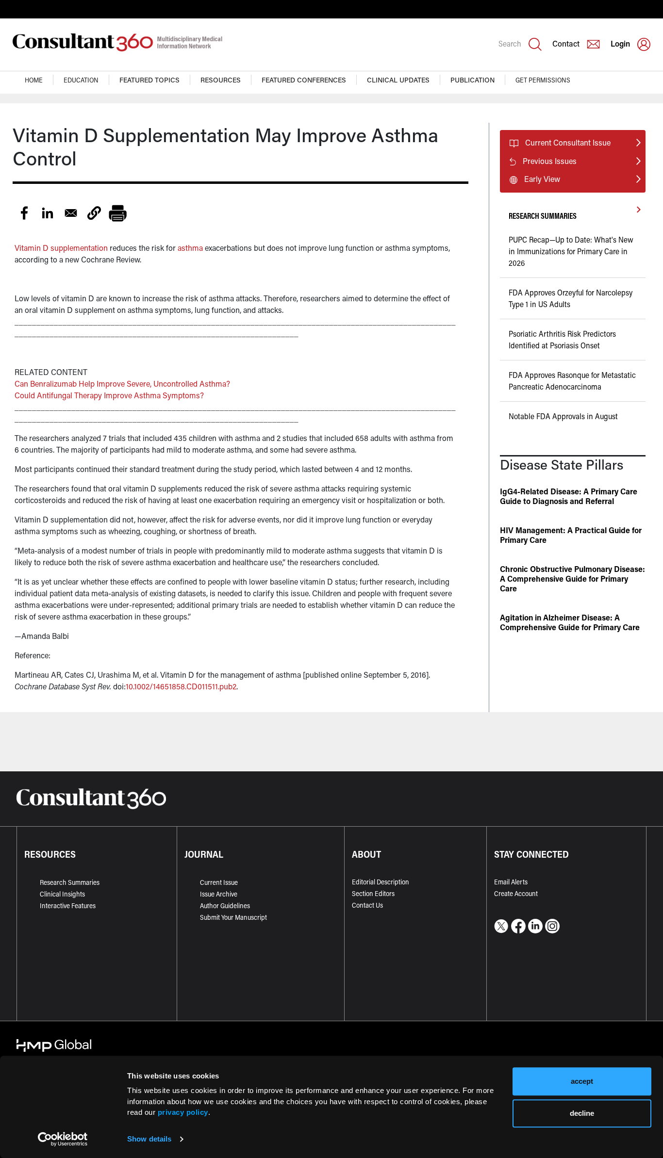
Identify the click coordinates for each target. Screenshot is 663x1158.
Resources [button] (220, 79)
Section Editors (373, 893)
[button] (94, 213)
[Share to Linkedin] (47, 213)
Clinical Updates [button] (398, 79)
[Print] (117, 213)
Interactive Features (68, 905)
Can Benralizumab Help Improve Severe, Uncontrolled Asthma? (122, 383)
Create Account (516, 893)
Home (34, 79)
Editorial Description (380, 881)
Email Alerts (511, 881)
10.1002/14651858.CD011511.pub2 (181, 686)
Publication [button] (472, 79)
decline (582, 1113)
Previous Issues (550, 161)
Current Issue (219, 882)
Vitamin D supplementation (61, 248)
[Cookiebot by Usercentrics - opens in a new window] (62, 1139)
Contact (566, 43)
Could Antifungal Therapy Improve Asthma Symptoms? (109, 395)
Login (620, 43)
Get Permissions (542, 79)
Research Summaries (69, 882)
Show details (149, 1139)
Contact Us (367, 905)
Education (81, 79)
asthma (190, 248)
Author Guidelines (225, 905)
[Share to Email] (71, 213)
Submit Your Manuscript (233, 917)
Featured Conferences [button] (304, 79)
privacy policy (183, 1112)
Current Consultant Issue (568, 142)
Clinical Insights (62, 893)
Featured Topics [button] (149, 79)
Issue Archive (218, 893)
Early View (542, 179)
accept (582, 1081)
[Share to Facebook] (24, 213)
